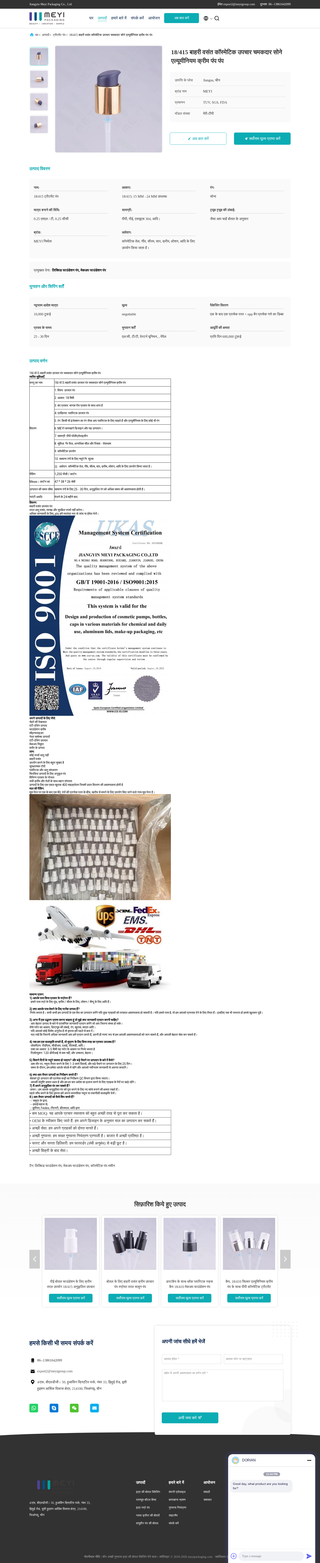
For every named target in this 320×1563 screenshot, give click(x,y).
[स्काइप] (60, 1411)
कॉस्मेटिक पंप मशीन (103, 1166)
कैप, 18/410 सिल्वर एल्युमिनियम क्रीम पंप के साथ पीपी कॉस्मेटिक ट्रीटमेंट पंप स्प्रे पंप (249, 1287)
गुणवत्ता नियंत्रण (177, 1507)
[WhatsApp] (39, 1411)
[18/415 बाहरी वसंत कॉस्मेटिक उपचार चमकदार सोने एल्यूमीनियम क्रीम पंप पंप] (108, 99)
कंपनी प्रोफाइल (177, 1492)
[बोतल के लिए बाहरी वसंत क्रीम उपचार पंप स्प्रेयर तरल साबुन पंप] (130, 1244)
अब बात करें (181, 18)
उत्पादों (102, 18)
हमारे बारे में (118, 18)
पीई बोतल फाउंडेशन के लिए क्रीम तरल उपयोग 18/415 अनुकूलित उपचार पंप (71, 1287)
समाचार (208, 1499)
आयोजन (154, 18)
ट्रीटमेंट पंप (59, 35)
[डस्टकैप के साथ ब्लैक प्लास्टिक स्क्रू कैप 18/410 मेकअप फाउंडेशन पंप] (189, 1244)
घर (91, 18)
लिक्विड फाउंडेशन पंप (48, 1166)
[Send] (309, 1556)
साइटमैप (173, 1515)
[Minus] (309, 1460)
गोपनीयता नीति (92, 1556)
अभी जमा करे (188, 1418)
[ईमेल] (100, 1411)
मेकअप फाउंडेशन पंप (76, 1166)
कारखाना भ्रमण (177, 1499)
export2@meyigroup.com (54, 1371)
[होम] (46, 18)
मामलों (207, 1492)
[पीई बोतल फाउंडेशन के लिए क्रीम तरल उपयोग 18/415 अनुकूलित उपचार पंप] (71, 1244)
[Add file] (234, 1556)
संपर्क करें (137, 18)
